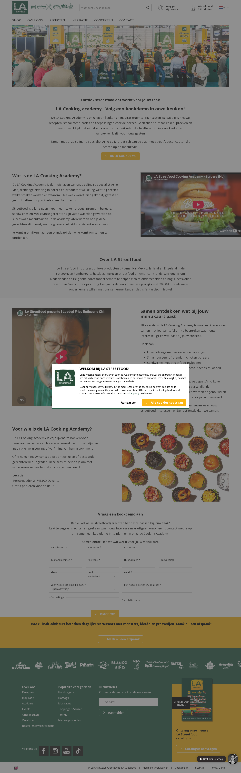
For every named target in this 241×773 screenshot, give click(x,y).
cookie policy (132, 393)
